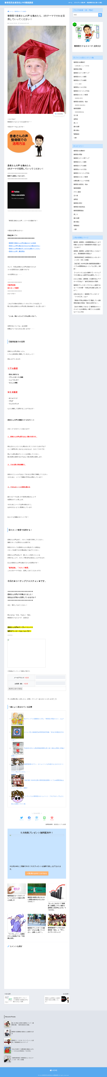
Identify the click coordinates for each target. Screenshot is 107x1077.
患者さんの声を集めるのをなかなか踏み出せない (24, 246)
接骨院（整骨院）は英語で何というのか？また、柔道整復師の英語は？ (87, 252)
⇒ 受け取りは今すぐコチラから (37, 873)
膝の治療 (76, 126)
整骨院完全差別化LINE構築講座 (19, 2)
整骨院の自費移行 (79, 62)
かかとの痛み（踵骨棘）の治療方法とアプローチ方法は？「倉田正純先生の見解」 (87, 280)
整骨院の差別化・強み (81, 101)
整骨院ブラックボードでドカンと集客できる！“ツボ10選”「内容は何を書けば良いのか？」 (87, 287)
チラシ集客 (78, 84)
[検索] (100, 15)
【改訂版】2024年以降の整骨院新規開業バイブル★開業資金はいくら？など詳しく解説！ (87, 266)
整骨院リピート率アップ (81, 73)
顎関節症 (76, 134)
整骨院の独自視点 (80, 105)
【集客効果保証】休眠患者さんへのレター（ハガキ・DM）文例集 (87, 259)
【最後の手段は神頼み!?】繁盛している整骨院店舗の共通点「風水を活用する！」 (87, 302)
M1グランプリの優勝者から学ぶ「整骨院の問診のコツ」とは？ (44, 719)
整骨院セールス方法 (80, 87)
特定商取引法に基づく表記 (94, 2)
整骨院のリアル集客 (60, 824)
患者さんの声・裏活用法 (17, 251)
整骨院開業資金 (79, 112)
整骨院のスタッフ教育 (81, 95)
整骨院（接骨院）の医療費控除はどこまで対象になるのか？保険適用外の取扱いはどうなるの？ (87, 244)
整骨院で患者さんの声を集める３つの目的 (22, 243)
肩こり (76, 123)
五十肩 (76, 115)
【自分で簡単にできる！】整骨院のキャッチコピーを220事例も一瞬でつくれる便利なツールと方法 (87, 309)
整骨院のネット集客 (80, 76)
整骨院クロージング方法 (81, 91)
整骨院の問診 (78, 69)
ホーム (70, 2)
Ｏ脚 (75, 138)
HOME (54, 1070)
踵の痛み (76, 130)
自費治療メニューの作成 (82, 66)
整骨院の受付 (79, 98)
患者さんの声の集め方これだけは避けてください (24, 248)
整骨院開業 (77, 108)
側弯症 (76, 119)
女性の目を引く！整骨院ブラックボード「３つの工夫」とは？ (86, 295)
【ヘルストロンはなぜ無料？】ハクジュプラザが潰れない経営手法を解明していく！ (87, 274)
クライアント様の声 (79, 2)
